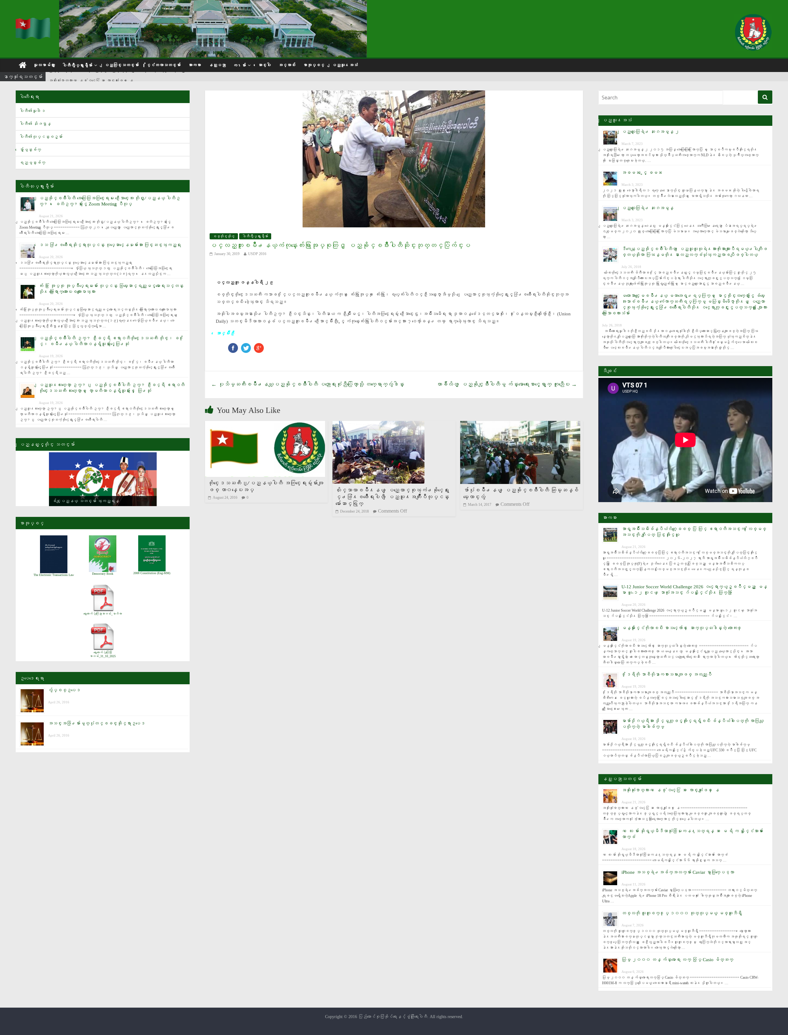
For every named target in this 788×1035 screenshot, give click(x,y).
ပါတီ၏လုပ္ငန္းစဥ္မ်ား (40, 136)
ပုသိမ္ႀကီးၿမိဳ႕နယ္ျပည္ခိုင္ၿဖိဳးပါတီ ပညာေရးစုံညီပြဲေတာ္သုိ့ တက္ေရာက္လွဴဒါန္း (307, 384)
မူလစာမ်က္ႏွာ (44, 65)
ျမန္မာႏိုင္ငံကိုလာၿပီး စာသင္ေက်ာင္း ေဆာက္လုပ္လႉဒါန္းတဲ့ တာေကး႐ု (681, 627)
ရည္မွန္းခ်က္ (32, 162)
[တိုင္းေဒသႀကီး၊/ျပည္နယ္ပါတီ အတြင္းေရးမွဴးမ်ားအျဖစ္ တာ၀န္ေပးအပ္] (265, 424)
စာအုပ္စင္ (313, 65)
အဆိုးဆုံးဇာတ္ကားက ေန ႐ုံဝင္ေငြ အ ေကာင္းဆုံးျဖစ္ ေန (91, 77)
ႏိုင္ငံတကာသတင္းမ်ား (163, 65)
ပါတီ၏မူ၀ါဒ (32, 111)
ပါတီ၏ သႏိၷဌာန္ (35, 124)
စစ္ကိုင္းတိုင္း (224, 236)
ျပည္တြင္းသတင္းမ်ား (121, 65)
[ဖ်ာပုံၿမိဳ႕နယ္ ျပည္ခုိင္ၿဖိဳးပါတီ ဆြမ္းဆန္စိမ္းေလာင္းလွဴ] (520, 424)
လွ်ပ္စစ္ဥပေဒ (64, 690)
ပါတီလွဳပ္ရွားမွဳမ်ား (77, 65)
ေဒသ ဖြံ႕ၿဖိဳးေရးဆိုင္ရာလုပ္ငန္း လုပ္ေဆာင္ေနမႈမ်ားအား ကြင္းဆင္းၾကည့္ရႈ (110, 244)
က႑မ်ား (239, 65)
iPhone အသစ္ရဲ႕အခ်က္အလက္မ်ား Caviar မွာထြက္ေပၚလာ (677, 872)
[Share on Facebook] (233, 346)
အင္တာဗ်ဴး (287, 65)
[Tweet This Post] (246, 346)
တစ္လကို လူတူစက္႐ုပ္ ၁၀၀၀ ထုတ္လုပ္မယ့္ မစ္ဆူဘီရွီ (681, 913)
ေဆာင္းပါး (264, 65)
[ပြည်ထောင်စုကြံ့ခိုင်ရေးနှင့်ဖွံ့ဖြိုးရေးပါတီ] (33, 21)
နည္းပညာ (217, 65)
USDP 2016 (257, 254)
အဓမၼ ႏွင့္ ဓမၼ (641, 172)
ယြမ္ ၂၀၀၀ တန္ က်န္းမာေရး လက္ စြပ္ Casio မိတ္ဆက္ (677, 959)
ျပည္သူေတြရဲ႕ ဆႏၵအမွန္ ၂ (650, 131)
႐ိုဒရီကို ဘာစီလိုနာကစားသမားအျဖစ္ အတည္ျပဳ (666, 674)
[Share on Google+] (259, 346)
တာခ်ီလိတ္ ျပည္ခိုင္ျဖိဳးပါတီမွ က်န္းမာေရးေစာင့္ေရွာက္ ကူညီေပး (506, 384)
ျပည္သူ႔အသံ (345, 65)
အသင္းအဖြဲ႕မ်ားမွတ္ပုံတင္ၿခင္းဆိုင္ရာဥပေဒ (96, 723)
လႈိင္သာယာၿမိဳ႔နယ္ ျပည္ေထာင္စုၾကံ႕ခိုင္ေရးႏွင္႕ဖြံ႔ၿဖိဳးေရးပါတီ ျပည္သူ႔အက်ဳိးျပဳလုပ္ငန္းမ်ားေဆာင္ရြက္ (392, 496)
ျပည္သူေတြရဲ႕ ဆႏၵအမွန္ (647, 208)
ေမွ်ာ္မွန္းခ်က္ (30, 149)
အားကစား (194, 65)
